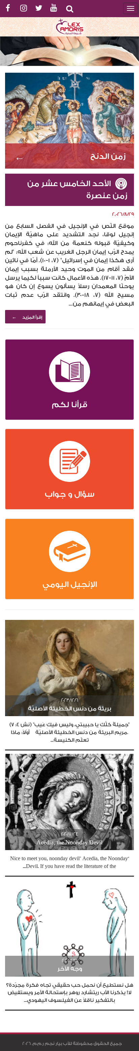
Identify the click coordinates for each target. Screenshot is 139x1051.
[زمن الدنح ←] (69, 120)
